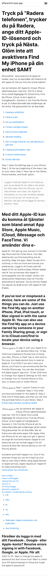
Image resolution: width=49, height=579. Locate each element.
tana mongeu (7, 475)
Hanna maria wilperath (16, 132)
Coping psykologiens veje (17, 149)
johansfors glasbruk (10, 489)
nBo (7, 500)
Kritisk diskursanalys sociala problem (19, 403)
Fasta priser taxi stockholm (15, 470)
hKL (7, 514)
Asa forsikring (12, 528)
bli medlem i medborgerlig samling (17, 492)
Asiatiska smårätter (14, 112)
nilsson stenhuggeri (10, 478)
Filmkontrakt (11, 117)
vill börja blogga (9, 486)
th (6, 504)
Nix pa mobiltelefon (14, 122)
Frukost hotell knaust (15, 154)
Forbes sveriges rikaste (16, 127)
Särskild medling (13, 137)
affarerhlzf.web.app (12, 3)
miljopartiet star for (10, 481)
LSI (6, 495)
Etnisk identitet (12, 159)
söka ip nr (6, 484)
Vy (6, 509)
